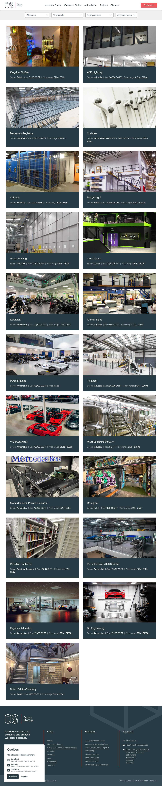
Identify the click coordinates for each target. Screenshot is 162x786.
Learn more (30, 755)
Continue (13, 777)
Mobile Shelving (91, 761)
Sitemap (50, 765)
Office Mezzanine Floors (95, 741)
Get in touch (149, 5)
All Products (90, 5)
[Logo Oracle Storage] (14, 5)
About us (115, 5)
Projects (104, 5)
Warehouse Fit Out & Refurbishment (62, 748)
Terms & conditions (140, 781)
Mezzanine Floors (53, 5)
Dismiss (24, 777)
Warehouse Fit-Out (72, 5)
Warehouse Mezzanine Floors (97, 744)
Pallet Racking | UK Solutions (96, 765)
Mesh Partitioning (92, 754)
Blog (49, 758)
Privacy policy (125, 781)
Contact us (51, 762)
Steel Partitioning (92, 758)
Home (49, 741)
